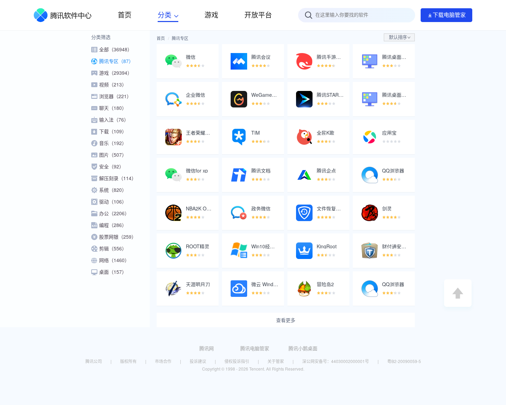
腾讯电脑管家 (254, 348)
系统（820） (113, 189)
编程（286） (113, 224)
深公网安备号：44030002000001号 (335, 361)
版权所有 (128, 361)
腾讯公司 (93, 361)
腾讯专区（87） (116, 61)
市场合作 (163, 361)
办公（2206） (114, 213)
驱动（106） (113, 201)
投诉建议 (198, 361)
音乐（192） (113, 142)
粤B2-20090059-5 (404, 361)
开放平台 (258, 15)
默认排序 (398, 37)
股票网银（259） (117, 236)
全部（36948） (115, 49)
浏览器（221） (115, 96)
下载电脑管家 (449, 15)
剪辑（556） (113, 248)
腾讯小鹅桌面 (302, 348)
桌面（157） (113, 271)
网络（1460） (114, 260)
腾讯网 (206, 348)
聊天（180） (113, 107)
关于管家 (275, 361)
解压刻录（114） (117, 178)
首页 (161, 38)
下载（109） (113, 131)
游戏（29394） (115, 72)
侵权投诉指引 (236, 361)
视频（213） (113, 84)
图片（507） (113, 154)
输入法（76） (114, 119)
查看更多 (285, 319)
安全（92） (111, 166)
